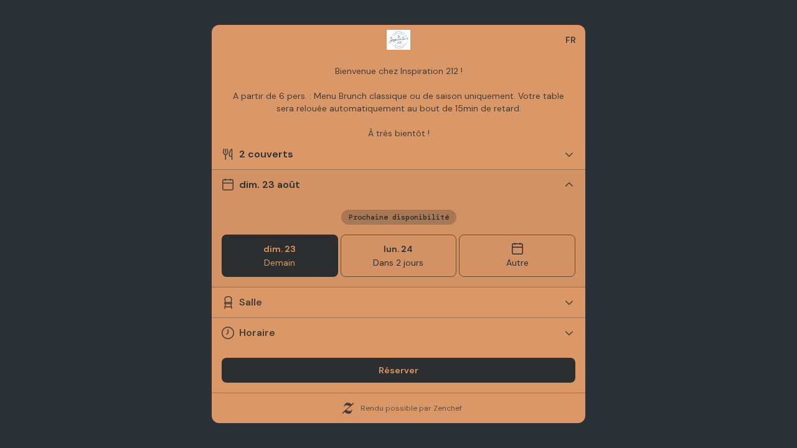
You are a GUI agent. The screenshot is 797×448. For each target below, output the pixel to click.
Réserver (398, 370)
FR (570, 39)
